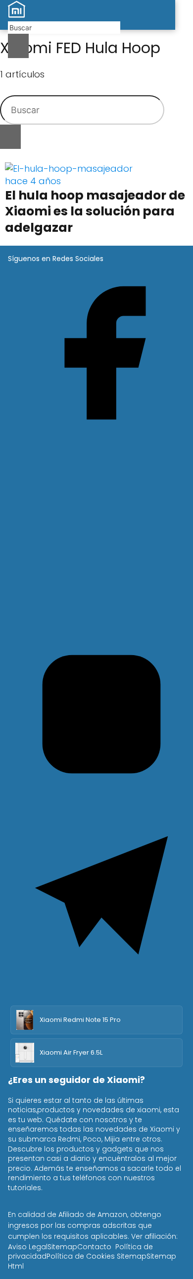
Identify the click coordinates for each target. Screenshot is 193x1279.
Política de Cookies (81, 1256)
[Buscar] (18, 46)
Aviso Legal (28, 1247)
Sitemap (62, 1247)
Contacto (94, 1247)
